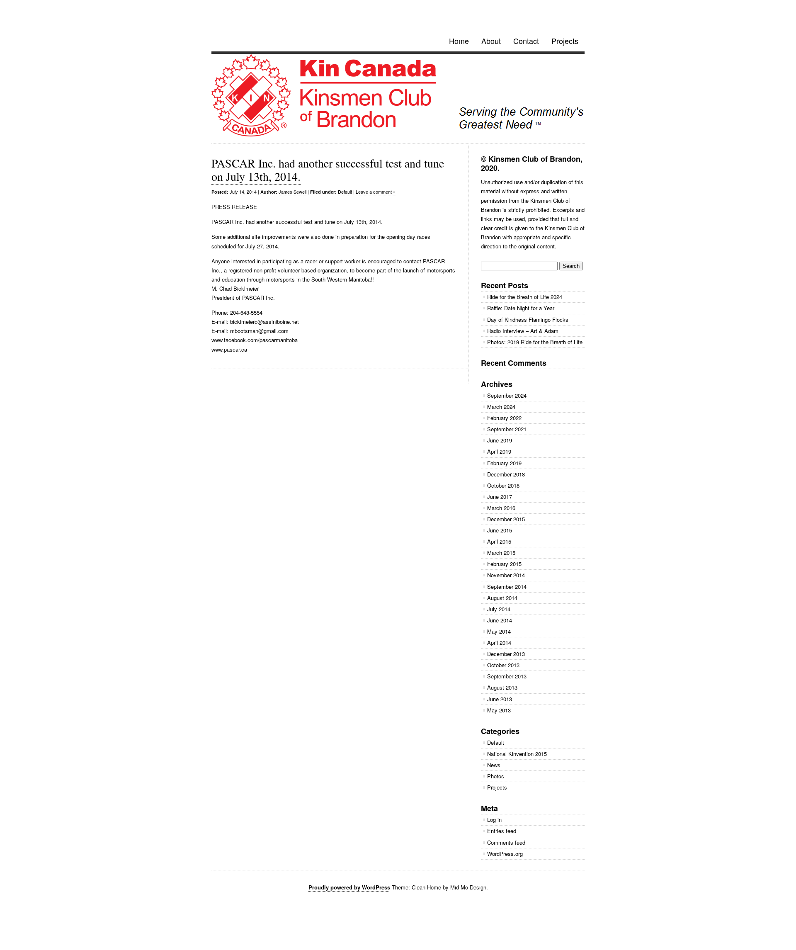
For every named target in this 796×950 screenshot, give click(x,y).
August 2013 (502, 687)
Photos (495, 776)
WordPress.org (505, 854)
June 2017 (499, 497)
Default (345, 191)
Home (459, 40)
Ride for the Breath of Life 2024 (524, 297)
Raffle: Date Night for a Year (520, 308)
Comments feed (506, 842)
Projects (564, 40)
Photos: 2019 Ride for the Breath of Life (534, 342)
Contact (526, 40)
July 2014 (498, 609)
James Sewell (292, 191)
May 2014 (499, 631)
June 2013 (499, 699)
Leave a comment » (376, 191)
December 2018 (506, 474)
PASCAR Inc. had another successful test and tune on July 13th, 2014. (327, 169)
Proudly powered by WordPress (349, 887)
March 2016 (501, 508)
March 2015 (501, 552)
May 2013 (499, 710)
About (491, 40)
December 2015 (506, 519)
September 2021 (507, 429)
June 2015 (499, 530)
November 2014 (506, 575)
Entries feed (501, 831)
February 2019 (504, 463)
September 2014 (507, 586)
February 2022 (504, 418)
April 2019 (499, 451)
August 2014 (502, 598)
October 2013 (503, 665)
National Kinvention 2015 (517, 754)
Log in (494, 820)
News (493, 765)
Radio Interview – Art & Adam (522, 331)
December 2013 (506, 654)
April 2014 (499, 642)
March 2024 (501, 407)
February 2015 (504, 564)
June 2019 (499, 440)
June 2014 (499, 620)
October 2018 (503, 485)
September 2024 (507, 395)
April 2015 (499, 541)
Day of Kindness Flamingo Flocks (527, 319)
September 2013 (507, 676)
